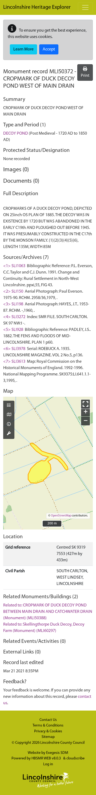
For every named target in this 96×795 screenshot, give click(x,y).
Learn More (23, 49)
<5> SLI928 (13, 330)
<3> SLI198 (13, 304)
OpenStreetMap (61, 515)
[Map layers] (8, 406)
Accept (49, 49)
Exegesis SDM (57, 753)
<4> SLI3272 (14, 317)
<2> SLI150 (13, 291)
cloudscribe (75, 758)
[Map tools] (8, 434)
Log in (48, 764)
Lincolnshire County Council (62, 743)
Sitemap (48, 737)
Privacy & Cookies (48, 731)
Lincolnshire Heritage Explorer (37, 7)
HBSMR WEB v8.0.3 (46, 758)
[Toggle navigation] (85, 7)
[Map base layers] (8, 415)
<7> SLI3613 (14, 362)
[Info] (8, 424)
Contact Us (48, 720)
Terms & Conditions (48, 726)
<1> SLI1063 (14, 266)
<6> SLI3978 (14, 349)
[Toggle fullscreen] (85, 404)
